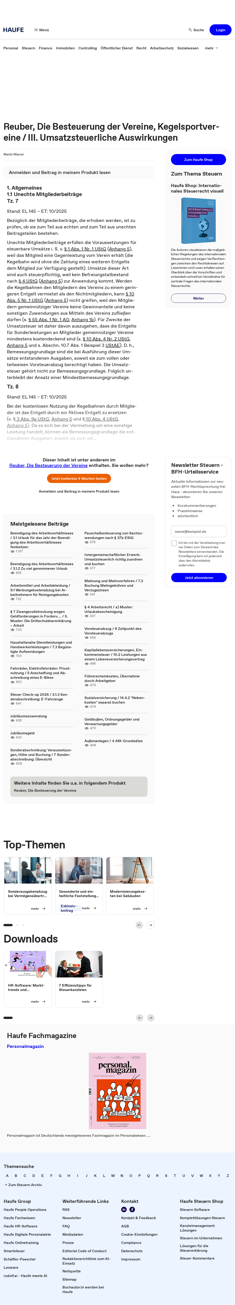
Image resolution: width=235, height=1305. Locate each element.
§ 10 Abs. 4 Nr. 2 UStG (106, 339)
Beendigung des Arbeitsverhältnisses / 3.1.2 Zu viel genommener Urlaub (41, 566)
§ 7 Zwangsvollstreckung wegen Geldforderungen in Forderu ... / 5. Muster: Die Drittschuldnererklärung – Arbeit (40, 618)
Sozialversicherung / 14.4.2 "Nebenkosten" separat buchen (114, 699)
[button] (221, 29)
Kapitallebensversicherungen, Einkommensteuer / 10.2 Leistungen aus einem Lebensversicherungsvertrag (115, 654)
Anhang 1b (82, 319)
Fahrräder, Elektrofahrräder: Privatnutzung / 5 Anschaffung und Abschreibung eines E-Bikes (40, 673)
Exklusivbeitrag (69, 908)
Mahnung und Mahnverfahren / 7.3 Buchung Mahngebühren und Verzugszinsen (113, 585)
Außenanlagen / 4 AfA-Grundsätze (113, 740)
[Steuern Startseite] (14, 30)
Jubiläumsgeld (22, 733)
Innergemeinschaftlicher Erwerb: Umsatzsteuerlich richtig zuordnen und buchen (113, 559)
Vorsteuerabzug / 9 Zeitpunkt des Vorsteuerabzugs (113, 630)
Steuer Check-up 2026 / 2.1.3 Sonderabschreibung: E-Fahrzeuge (39, 696)
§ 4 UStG (28, 281)
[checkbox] (174, 543)
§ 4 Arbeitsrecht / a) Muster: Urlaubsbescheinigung (108, 609)
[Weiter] (150, 925)
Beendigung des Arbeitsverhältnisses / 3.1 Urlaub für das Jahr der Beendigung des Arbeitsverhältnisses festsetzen (41, 540)
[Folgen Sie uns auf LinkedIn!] (124, 1209)
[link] (10, 48)
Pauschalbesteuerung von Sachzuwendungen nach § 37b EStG (113, 535)
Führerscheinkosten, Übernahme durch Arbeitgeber (112, 678)
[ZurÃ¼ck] (139, 925)
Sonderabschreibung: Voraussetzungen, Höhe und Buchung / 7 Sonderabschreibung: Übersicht (41, 754)
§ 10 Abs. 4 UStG (100, 419)
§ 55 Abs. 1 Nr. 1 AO (48, 319)
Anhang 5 (119, 249)
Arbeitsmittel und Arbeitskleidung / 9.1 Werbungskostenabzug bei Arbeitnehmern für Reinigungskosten (40, 590)
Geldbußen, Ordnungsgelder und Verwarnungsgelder (112, 721)
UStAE (113, 345)
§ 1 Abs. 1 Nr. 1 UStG (85, 249)
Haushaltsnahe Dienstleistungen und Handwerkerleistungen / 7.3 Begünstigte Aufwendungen (41, 647)
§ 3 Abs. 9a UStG (31, 419)
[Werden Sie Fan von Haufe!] (132, 1209)
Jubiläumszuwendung (28, 716)
